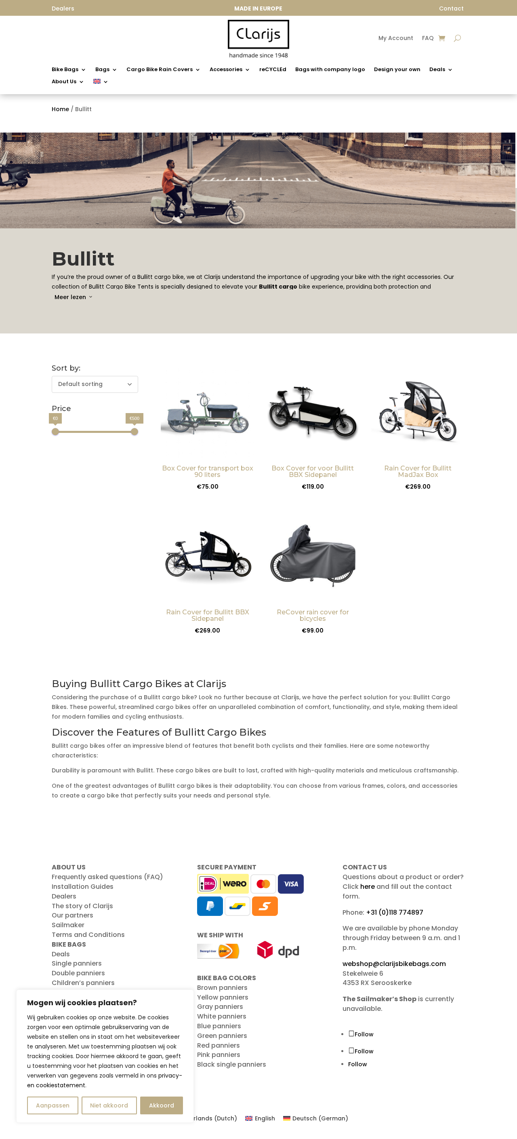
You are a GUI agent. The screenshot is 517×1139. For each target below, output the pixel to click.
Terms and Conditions (88, 934)
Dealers (64, 896)
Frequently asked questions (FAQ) (107, 877)
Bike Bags (65, 70)
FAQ (428, 38)
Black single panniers (231, 1064)
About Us (64, 82)
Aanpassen (52, 1105)
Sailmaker (68, 925)
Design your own (397, 70)
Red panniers (218, 1045)
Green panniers (222, 1035)
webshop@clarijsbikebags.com (394, 963)
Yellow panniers (222, 997)
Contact (451, 8)
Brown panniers (222, 987)
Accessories (226, 70)
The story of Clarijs (82, 906)
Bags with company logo (330, 70)
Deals (437, 70)
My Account (395, 38)
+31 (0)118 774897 (394, 912)
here (367, 886)
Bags (102, 70)
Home (60, 109)
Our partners (72, 915)
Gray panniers (220, 1006)
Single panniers (77, 963)
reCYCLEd (272, 70)
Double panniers (78, 973)
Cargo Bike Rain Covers (159, 70)
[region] (105, 1056)
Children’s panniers (83, 982)
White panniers (221, 1016)
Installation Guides (82, 886)
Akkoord (161, 1105)
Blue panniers (219, 1026)
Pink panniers (218, 1054)
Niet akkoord (109, 1105)
